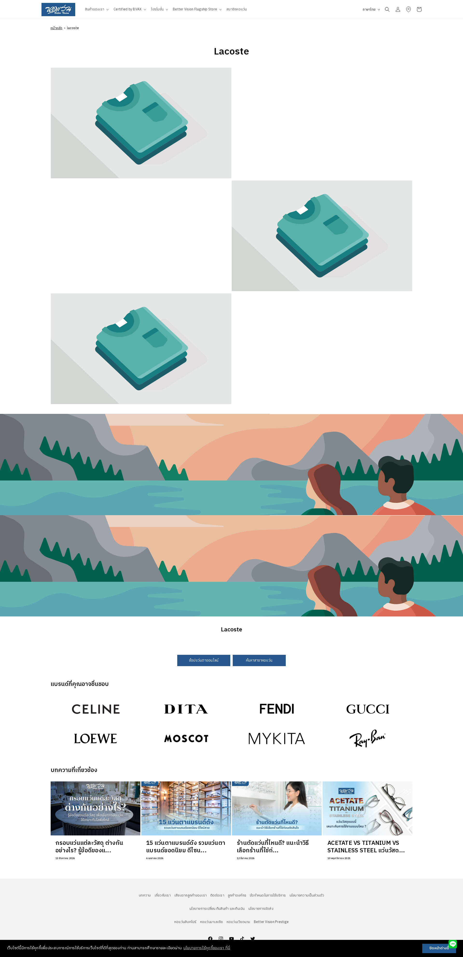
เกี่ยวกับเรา (163, 895)
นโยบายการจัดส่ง (260, 908)
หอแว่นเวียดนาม (238, 922)
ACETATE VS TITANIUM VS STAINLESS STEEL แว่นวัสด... (366, 847)
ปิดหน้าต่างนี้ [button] (439, 948)
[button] (96, 9)
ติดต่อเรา (217, 895)
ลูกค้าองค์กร (237, 895)
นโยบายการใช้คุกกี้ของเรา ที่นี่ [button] (206, 948)
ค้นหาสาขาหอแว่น (259, 660)
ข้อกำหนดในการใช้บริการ (268, 895)
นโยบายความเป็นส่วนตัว (307, 895)
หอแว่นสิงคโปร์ (185, 922)
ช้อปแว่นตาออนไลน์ (204, 660)
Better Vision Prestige (271, 922)
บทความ (145, 895)
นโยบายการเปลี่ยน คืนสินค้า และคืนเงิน (217, 908)
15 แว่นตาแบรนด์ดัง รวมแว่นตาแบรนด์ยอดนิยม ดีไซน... (185, 847)
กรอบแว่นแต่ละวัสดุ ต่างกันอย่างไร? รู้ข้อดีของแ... (89, 847)
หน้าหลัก (56, 28)
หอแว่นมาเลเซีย (211, 922)
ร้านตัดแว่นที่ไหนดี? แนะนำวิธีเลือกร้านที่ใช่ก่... (273, 847)
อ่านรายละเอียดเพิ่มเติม (69, 698)
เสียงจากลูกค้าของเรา (190, 895)
